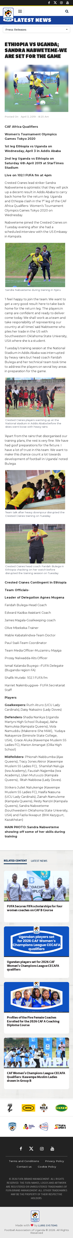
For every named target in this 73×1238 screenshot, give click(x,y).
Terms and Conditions (24, 1161)
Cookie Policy (47, 1166)
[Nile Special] (45, 1108)
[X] (55, 3)
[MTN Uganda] (28, 1108)
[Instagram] (61, 3)
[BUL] (61, 1108)
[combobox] (36, 30)
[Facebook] (49, 3)
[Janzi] (12, 1108)
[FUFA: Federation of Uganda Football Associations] (8, 15)
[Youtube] (67, 3)
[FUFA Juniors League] (44, 1126)
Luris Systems (47, 1225)
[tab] (16, 861)
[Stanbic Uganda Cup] (29, 1127)
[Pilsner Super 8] (60, 1126)
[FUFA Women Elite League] (13, 1126)
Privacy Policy (54, 1161)
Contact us (24, 1166)
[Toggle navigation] (20, 11)
